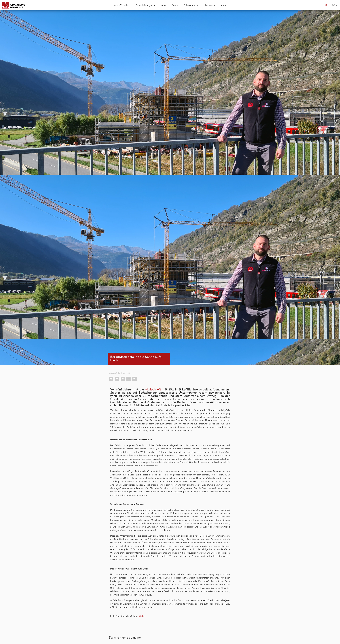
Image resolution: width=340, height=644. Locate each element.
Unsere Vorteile (120, 5)
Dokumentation (191, 5)
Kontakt (224, 5)
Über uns (208, 5)
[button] (326, 5)
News (163, 5)
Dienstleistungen (144, 5)
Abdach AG (153, 389)
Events (174, 5)
